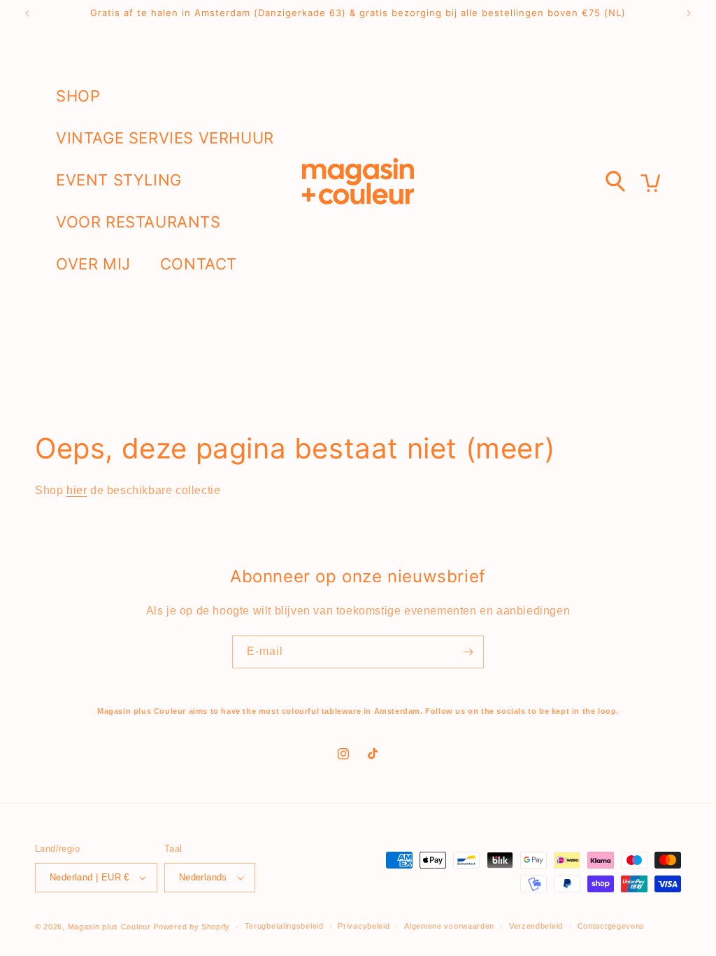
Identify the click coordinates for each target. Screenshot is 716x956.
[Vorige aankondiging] (27, 13)
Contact (198, 264)
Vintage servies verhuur (165, 138)
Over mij (93, 264)
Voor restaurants (138, 222)
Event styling (119, 180)
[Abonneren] (467, 651)
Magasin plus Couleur (109, 926)
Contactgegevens (611, 926)
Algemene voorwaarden (449, 926)
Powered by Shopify (191, 926)
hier (76, 490)
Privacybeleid (363, 926)
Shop (78, 96)
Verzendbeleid (536, 926)
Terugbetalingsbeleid (284, 926)
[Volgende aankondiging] (688, 13)
